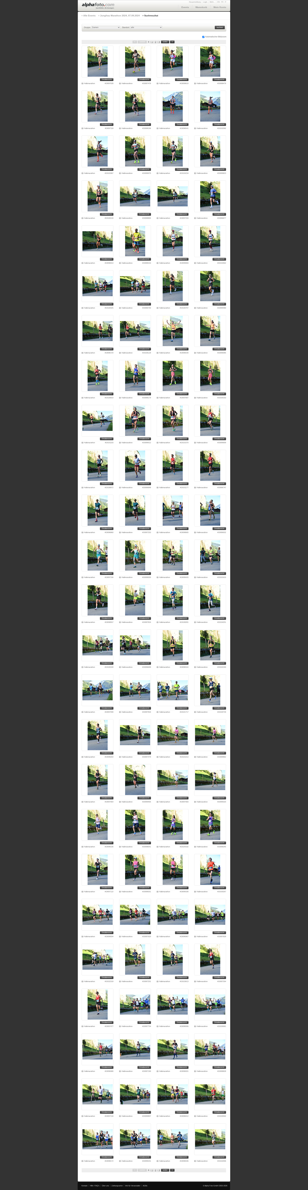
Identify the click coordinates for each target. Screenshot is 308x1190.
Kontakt (84, 1186)
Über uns (105, 1186)
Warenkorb (201, 7)
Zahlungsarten (117, 1186)
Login (205, 2)
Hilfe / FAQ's (94, 1186)
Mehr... (212, 2)
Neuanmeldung (195, 2)
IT (225, 2)
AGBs (145, 1186)
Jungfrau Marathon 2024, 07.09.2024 (120, 15)
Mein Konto (220, 7)
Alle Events (89, 15)
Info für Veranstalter (132, 1186)
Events (185, 7)
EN (218, 2)
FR (222, 2)
